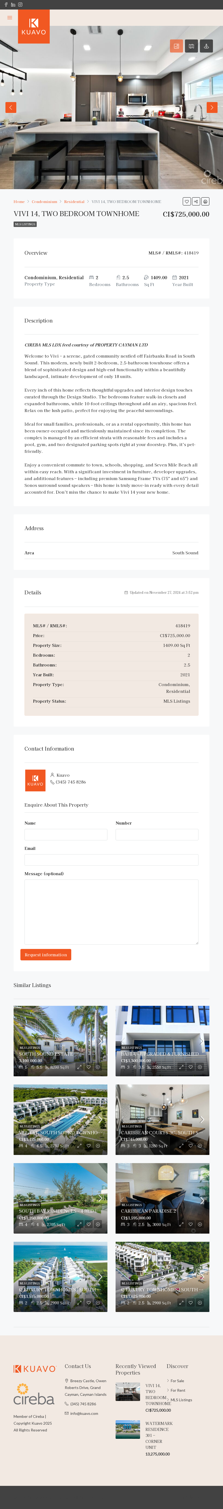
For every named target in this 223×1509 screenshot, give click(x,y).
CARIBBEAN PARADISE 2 (148, 1210)
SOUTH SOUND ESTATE (46, 1053)
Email (29, 848)
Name (30, 823)
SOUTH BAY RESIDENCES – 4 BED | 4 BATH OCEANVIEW (81, 1210)
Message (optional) (44, 873)
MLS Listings (25, 224)
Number (124, 823)
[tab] (176, 46)
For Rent (178, 1390)
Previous (10, 107)
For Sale (177, 1380)
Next (212, 107)
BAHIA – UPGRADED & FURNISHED (160, 1053)
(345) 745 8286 (70, 782)
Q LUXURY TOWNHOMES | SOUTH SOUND (66, 1289)
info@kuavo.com (84, 1413)
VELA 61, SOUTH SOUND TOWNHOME (62, 1132)
